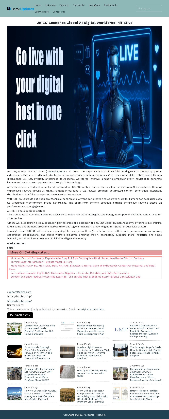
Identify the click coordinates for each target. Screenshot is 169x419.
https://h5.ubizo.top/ (19, 301)
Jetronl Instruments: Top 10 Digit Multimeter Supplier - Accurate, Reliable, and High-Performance (70, 273)
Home (38, 5)
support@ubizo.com (19, 292)
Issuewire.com (55, 171)
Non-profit (79, 5)
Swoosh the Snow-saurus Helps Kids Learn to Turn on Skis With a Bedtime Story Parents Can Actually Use (75, 276)
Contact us (59, 11)
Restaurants (110, 5)
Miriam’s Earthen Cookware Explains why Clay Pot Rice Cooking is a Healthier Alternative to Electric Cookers (77, 258)
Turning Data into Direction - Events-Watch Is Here (41, 261)
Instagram (94, 5)
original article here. (93, 309)
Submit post (42, 11)
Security (64, 5)
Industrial (50, 5)
